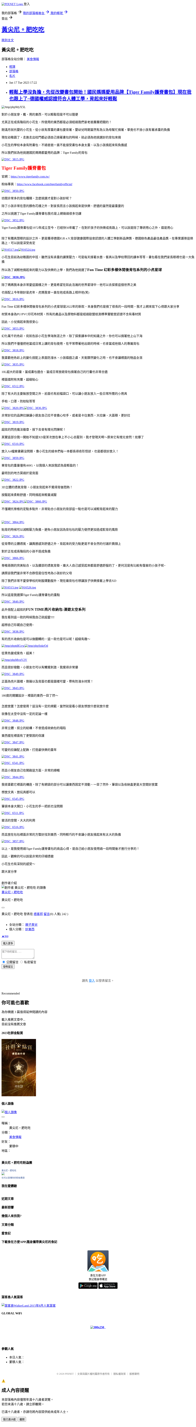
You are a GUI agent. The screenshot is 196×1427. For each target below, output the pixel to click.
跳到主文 (8, 40)
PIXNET (69, 1373)
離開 (22, 1419)
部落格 (13, 71)
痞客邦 (38, 914)
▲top (5, 936)
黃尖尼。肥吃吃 (23, 29)
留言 (47, 914)
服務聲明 (134, 1373)
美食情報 (33, 59)
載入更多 (8, 943)
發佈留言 (8, 966)
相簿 (12, 66)
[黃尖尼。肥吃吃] (3, 1174)
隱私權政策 (119, 1373)
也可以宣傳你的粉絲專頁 (13, 1178)
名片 (12, 76)
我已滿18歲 (9, 1419)
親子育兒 (31, 924)
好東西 (29, 929)
